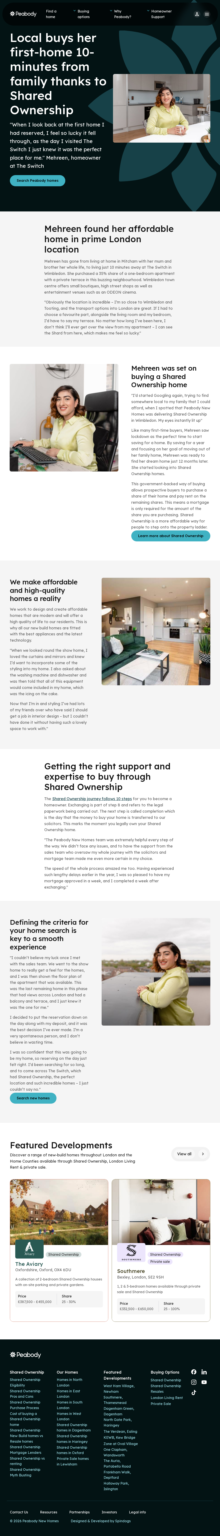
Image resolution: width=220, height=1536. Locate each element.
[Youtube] (204, 1382)
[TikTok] (193, 1392)
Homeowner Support (161, 14)
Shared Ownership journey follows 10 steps (92, 798)
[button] (203, 1154)
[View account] (197, 14)
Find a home (51, 14)
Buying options (84, 14)
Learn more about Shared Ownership (170, 536)
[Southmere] (161, 1250)
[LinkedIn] (204, 1371)
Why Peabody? (122, 14)
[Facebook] (193, 1371)
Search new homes (33, 1098)
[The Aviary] (59, 1250)
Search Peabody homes (37, 180)
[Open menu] (206, 14)
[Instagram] (193, 1382)
